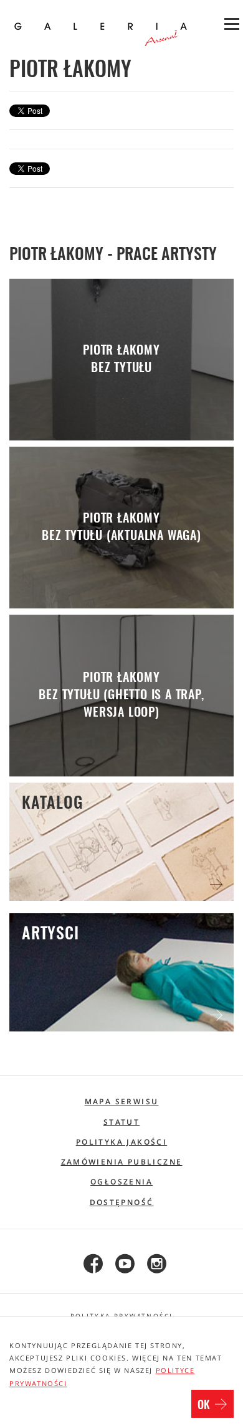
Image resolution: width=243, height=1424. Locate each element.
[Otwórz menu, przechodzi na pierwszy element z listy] (230, 24)
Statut (121, 1122)
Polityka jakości (121, 1142)
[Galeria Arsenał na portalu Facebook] (90, 1264)
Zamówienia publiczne (122, 1161)
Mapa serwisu (122, 1101)
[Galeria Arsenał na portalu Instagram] (153, 1264)
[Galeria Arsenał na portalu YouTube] (122, 1264)
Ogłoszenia (121, 1181)
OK (205, 1406)
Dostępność (122, 1202)
